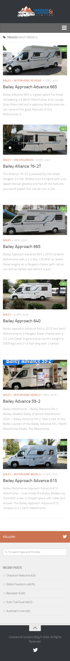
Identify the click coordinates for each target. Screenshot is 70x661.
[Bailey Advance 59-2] (35, 375)
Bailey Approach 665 (21, 246)
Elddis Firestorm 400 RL (20, 584)
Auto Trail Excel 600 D (19, 602)
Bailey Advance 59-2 (21, 401)
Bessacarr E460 (15, 593)
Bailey (7, 80)
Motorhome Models (27, 395)
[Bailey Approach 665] (35, 220)
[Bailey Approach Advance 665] (35, 60)
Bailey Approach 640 (21, 320)
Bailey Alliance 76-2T (22, 166)
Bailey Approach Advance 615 (30, 480)
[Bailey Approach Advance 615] (35, 454)
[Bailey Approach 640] (35, 294)
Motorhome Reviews (27, 80)
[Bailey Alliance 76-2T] (35, 140)
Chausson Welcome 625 (21, 575)
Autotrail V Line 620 (18, 611)
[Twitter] (64, 536)
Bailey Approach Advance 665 (30, 86)
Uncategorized (24, 160)
